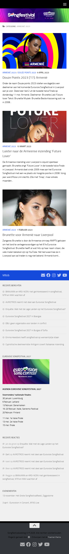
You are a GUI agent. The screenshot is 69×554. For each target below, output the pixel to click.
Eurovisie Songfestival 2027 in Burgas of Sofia (26, 330)
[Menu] (65, 4)
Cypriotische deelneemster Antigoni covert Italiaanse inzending (35, 344)
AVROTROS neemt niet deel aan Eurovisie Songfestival (31, 302)
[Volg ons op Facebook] (48, 275)
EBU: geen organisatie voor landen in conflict (26, 323)
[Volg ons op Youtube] (64, 275)
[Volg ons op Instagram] (54, 275)
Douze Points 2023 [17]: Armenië (25, 77)
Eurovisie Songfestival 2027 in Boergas (23, 316)
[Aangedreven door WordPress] (29, 537)
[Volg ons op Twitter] (59, 275)
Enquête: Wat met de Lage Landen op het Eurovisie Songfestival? (36, 309)
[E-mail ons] (43, 275)
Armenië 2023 (9, 72)
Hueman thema (54, 537)
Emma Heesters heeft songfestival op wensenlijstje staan (32, 337)
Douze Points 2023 (27, 72)
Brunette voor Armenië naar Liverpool (28, 235)
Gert (8, 454)
